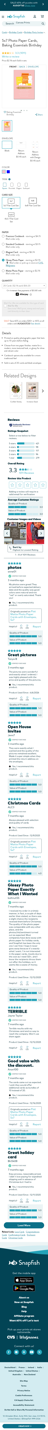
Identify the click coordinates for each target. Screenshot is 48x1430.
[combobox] (24, 23)
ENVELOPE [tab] (33, 66)
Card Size (7, 195)
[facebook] (10, 1350)
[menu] (39, 114)
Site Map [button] (24, 1381)
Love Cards (19, 1231)
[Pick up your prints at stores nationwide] (11, 1337)
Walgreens (10, 265)
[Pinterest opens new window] (25, 1350)
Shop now (30, 5)
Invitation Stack (32, 402)
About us (24, 1297)
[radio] (4, 172)
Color (5, 167)
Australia (17, 1374)
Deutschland (10, 1367)
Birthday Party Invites (33, 32)
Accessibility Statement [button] (23, 1405)
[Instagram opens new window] (18, 1350)
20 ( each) (16, 285)
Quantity (7, 280)
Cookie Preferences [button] (23, 1395)
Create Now (24, 1426)
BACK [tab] (22, 66)
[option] (7, 126)
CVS (40, 262)
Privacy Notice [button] (23, 1390)
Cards (4, 32)
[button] (3, 16)
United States (32, 1371)
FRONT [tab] (13, 66)
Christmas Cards (15, 1237)
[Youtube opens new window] (33, 1350)
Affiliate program (24, 1315)
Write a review (10, 56)
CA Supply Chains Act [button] (23, 1400)
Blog (24, 1306)
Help (24, 1311)
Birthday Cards (15, 32)
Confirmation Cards (16, 1234)
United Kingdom (15, 1371)
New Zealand (29, 1374)
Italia (39, 1367)
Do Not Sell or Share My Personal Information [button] (24, 1410)
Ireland (31, 1367)
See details (35, 323)
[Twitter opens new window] (41, 1350)
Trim (4, 179)
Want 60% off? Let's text (24, 1320)
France (22, 1367)
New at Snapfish (24, 1302)
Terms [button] (23, 1386)
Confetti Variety (16, 402)
